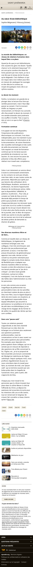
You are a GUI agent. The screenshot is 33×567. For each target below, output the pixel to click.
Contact (23, 562)
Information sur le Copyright (10, 562)
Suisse (3, 410)
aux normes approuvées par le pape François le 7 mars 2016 (15, 522)
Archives (4, 565)
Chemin (26, 120)
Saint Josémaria (16, 3)
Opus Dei (10, 399)
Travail (23, 407)
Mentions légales (16, 554)
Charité (10, 407)
